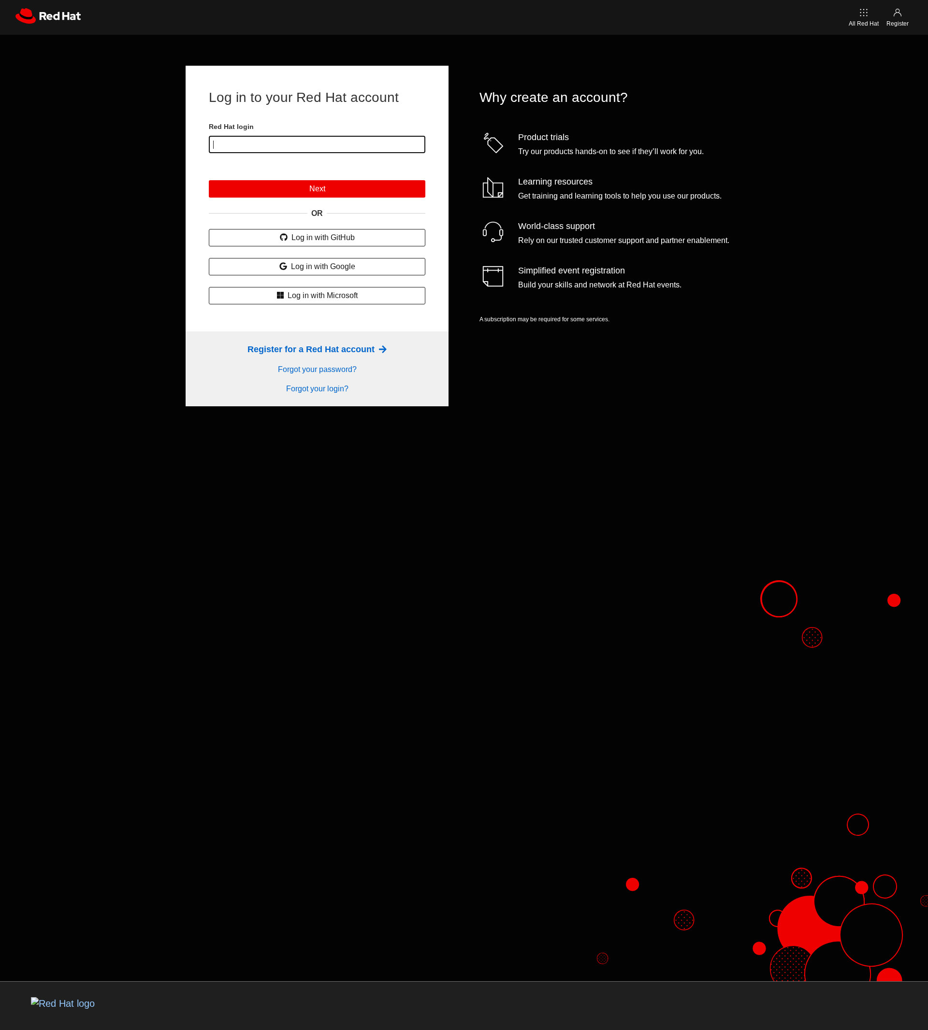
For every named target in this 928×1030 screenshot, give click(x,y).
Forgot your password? (317, 369)
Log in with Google (322, 266)
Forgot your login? (317, 389)
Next (317, 189)
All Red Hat (864, 23)
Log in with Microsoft (322, 295)
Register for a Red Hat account (312, 349)
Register (897, 23)
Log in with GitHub (322, 237)
